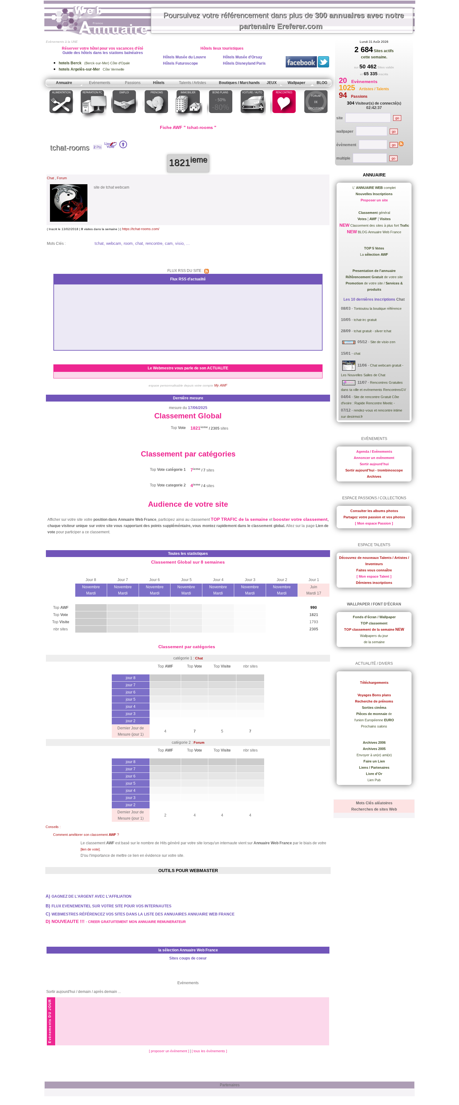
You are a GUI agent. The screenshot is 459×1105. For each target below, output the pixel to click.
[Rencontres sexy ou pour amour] (283, 119)
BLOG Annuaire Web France (379, 232)
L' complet (374, 188)
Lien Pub (374, 780)
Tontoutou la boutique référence (378, 308)
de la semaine (374, 642)
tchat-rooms (69, 147)
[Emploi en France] (124, 119)
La (374, 254)
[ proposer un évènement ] (169, 1051)
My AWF (220, 385)
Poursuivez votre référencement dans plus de (283, 20)
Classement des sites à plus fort (379, 225)
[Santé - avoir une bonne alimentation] (61, 119)
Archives (374, 476)
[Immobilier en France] (188, 119)
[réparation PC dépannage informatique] (92, 119)
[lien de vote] (90, 849)
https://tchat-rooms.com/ (140, 229)
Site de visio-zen (382, 342)
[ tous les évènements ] (209, 1051)
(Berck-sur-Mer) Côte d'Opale (94, 63)
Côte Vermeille (91, 69)
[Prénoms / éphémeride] (156, 119)
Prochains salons (374, 726)
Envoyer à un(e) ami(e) (374, 755)
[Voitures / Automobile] (252, 119)
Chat (50, 178)
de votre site (374, 277)
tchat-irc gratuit (365, 320)
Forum (62, 178)
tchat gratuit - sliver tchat (372, 331)
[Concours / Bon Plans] (220, 119)
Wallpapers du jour (374, 636)
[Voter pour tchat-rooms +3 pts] (123, 147)
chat (357, 353)
